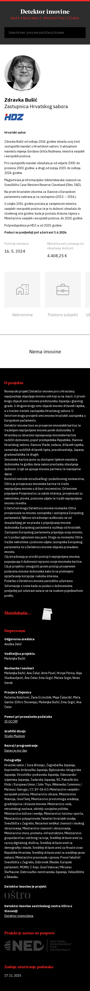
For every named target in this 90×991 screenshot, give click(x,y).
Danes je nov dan (15, 751)
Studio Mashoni (14, 736)
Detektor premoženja (18, 916)
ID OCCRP (11, 721)
